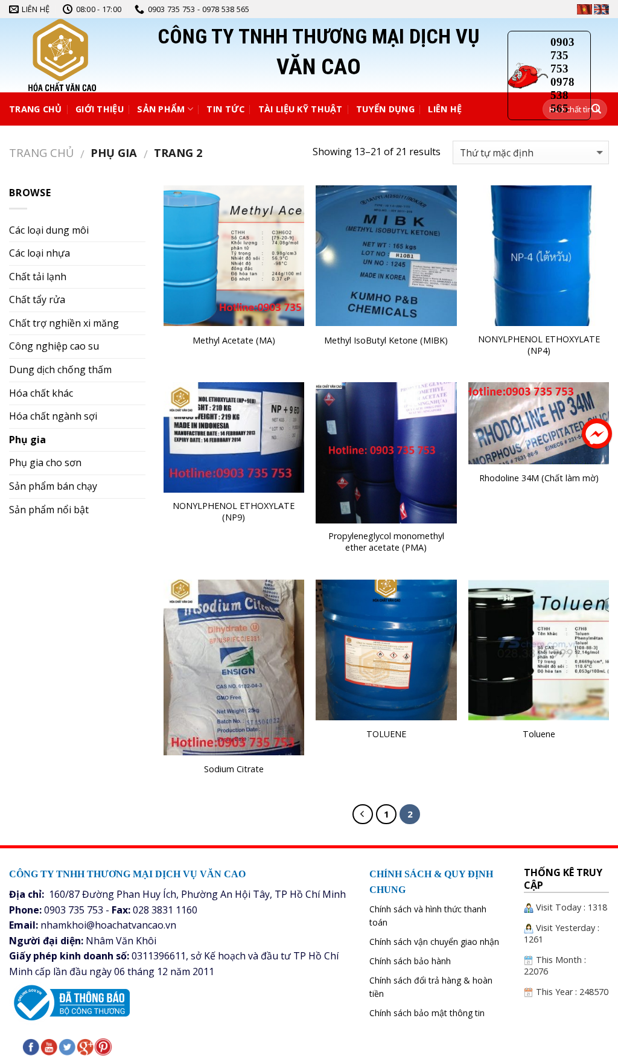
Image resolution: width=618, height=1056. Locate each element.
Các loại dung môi (49, 230)
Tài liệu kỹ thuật (300, 109)
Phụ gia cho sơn (45, 462)
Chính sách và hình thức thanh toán (427, 915)
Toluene (539, 734)
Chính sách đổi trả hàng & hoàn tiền (430, 986)
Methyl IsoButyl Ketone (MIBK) (386, 340)
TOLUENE (386, 734)
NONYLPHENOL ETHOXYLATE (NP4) (539, 345)
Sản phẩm (161, 109)
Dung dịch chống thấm (60, 369)
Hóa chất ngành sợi (53, 416)
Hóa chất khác (41, 393)
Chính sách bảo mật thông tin (427, 1013)
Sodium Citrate (234, 769)
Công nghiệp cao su (54, 346)
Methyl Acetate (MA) (234, 340)
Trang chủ (35, 109)
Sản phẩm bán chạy (53, 486)
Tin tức (225, 109)
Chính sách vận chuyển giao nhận (434, 941)
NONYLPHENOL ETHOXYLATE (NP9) (234, 512)
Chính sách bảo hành (410, 961)
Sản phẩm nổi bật (49, 509)
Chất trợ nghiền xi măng (64, 323)
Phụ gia (27, 439)
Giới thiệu (99, 109)
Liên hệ (445, 109)
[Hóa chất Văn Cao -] (87, 55)
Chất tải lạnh (37, 276)
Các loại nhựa (39, 253)
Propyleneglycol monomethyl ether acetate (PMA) (386, 542)
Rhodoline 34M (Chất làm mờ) (539, 478)
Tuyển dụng (385, 109)
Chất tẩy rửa (37, 299)
